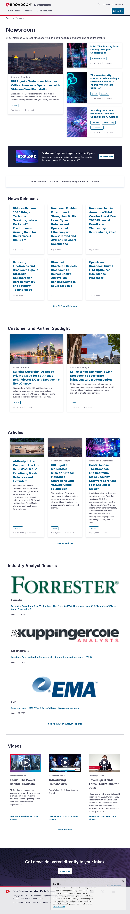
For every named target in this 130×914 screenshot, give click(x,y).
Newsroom (42, 5)
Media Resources (49, 891)
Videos (95, 181)
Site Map (36, 902)
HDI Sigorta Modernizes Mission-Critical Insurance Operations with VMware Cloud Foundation (35, 85)
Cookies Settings (113, 886)
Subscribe (118, 11)
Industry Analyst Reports (75, 181)
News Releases (38, 181)
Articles (54, 181)
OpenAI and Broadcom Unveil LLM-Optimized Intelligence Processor (101, 269)
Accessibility (18, 902)
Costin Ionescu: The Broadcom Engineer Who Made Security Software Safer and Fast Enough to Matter (103, 476)
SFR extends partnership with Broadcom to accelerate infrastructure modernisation (91, 375)
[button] (25, 763)
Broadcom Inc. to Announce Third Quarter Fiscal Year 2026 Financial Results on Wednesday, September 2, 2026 (102, 220)
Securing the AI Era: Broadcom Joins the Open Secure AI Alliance (104, 113)
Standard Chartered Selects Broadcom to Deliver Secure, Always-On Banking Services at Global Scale (64, 273)
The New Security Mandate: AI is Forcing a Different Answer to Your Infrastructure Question (104, 81)
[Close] (123, 881)
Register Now (106, 156)
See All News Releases (65, 306)
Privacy (28, 902)
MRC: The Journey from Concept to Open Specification (104, 49)
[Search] (99, 4)
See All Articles (65, 543)
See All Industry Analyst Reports (65, 724)
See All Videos (65, 829)
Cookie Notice (59, 906)
